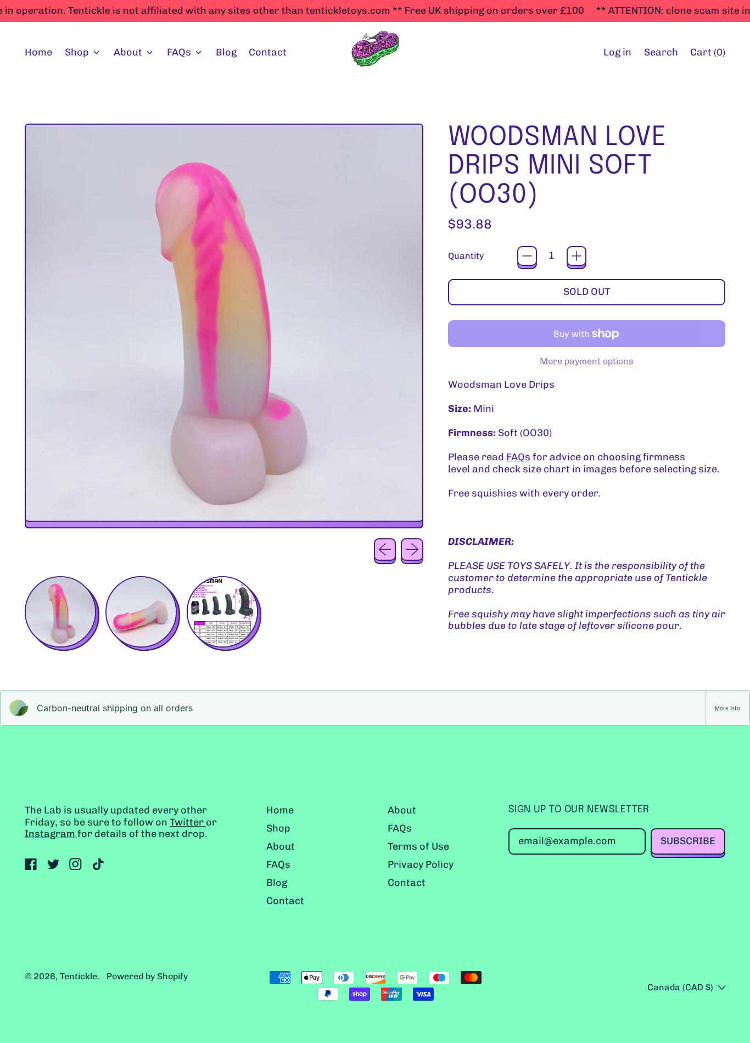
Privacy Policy (421, 864)
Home (38, 52)
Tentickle (78, 976)
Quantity (466, 255)
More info (727, 708)
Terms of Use (418, 846)
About (280, 846)
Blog (226, 52)
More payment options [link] (587, 361)
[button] (660, 53)
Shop (278, 828)
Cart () (707, 55)
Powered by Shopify (147, 976)
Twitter (188, 822)
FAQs (518, 457)
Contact (268, 52)
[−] (527, 256)
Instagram (51, 834)
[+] (576, 256)
